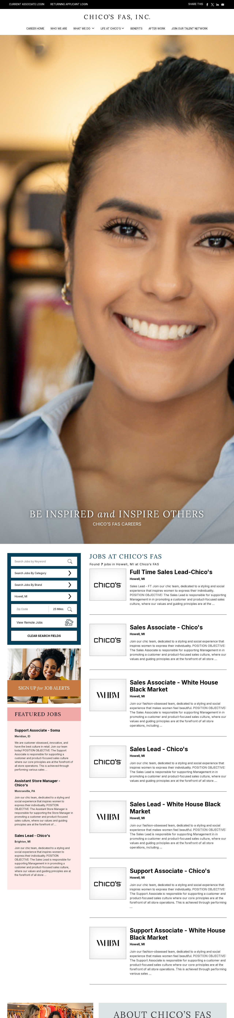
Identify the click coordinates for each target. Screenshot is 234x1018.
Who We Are (58, 28)
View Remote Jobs (30, 622)
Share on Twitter (212, 4)
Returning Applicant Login (69, 4)
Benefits (136, 28)
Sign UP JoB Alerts (44, 688)
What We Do (82, 28)
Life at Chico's (111, 28)
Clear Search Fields (44, 636)
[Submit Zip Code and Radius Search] (69, 609)
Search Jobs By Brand (28, 584)
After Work (157, 28)
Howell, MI (21, 596)
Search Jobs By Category (30, 573)
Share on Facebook (207, 4)
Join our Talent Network (189, 28)
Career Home (35, 28)
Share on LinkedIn (217, 4)
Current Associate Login (26, 4)
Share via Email (222, 4)
